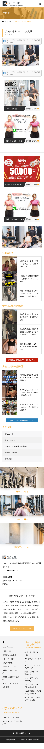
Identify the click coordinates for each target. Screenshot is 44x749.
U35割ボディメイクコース (32, 660)
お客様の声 (6, 651)
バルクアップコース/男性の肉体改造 (32, 686)
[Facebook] (13, 733)
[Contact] (26, 733)
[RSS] (29, 733)
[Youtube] (21, 733)
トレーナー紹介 (8, 659)
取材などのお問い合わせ (11, 678)
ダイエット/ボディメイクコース (32, 666)
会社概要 (5, 687)
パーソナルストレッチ (11, 717)
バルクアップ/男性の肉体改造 (16, 446)
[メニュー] (40, 3)
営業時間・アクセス (10, 667)
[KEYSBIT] (13, 3)
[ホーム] (3, 21)
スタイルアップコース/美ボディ (32, 679)
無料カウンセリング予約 (11, 671)
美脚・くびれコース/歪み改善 (32, 673)
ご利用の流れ (7, 663)
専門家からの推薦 (9, 655)
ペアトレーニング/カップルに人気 (32, 698)
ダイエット (9, 434)
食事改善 (8, 459)
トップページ (7, 647)
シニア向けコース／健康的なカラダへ (33, 692)
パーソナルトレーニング (33, 644)
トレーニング (10, 440)
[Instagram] (17, 733)
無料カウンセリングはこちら (22, 628)
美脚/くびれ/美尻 (11, 453)
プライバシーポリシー (11, 683)
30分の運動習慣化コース (32, 653)
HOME (3, 642)
